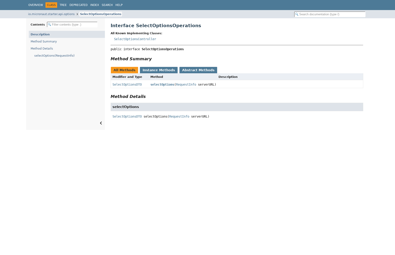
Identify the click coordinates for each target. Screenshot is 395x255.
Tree (63, 5)
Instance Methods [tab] (159, 70)
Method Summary (44, 41)
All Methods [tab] (124, 70)
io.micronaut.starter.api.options (51, 14)
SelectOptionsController (135, 39)
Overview (35, 5)
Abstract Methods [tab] (198, 70)
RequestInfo (186, 84)
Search (107, 5)
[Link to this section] (155, 58)
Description (40, 34)
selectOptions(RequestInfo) (54, 55)
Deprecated (78, 5)
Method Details (42, 48)
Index (94, 5)
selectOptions (162, 84)
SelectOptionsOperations (100, 14)
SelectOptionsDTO (127, 84)
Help (119, 5)
